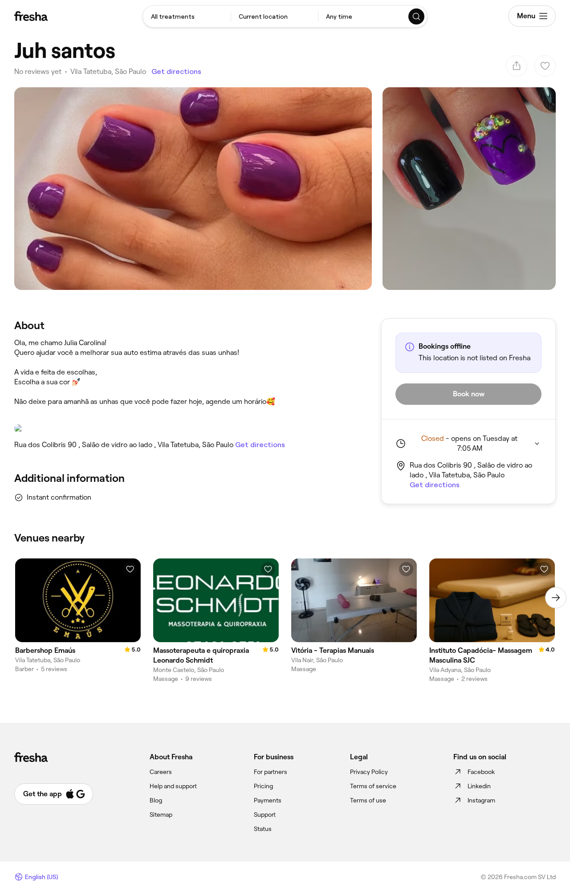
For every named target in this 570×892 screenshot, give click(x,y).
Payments (267, 800)
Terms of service (373, 786)
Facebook (481, 771)
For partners (270, 771)
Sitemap (161, 814)
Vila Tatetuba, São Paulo (108, 71)
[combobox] (187, 16)
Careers (161, 771)
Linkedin (479, 786)
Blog (156, 800)
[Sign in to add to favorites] (130, 569)
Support (265, 814)
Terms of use (368, 800)
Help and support (173, 786)
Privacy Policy (369, 771)
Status (263, 828)
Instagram (481, 800)
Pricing (263, 786)
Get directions (176, 71)
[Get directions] (188, 428)
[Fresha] (31, 16)
